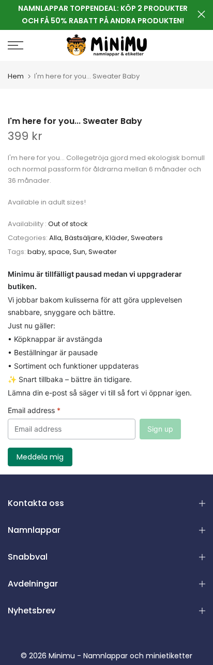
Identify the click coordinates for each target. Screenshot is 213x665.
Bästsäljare (83, 238)
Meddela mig (40, 457)
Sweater (102, 252)
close (201, 14)
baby (36, 252)
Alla (55, 238)
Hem (16, 76)
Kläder (116, 238)
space (59, 252)
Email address (34, 410)
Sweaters (147, 238)
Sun (79, 252)
